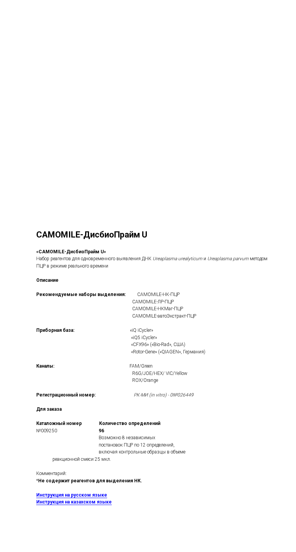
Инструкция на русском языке (71, 495)
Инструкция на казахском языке (74, 502)
